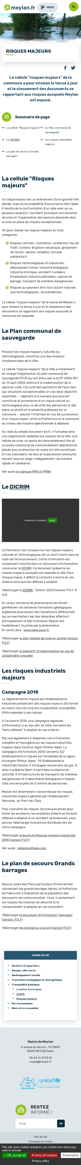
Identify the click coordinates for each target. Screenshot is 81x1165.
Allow (52, 520)
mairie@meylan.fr (40, 1061)
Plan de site (40, 1137)
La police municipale (29, 989)
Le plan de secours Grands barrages (22, 153)
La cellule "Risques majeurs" (23, 127)
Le (13, 139)
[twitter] (73, 68)
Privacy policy (40, 1160)
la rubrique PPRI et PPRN (33, 471)
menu (50, 7)
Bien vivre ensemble (25, 1008)
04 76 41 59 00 (43, 1058)
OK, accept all (16, 1155)
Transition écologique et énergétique (37, 979)
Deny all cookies (45, 1155)
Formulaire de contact (40, 1141)
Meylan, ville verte (24, 970)
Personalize (71, 1155)
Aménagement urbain (26, 975)
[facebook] (65, 68)
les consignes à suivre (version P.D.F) (45, 928)
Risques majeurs (26, 998)
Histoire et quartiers (26, 965)
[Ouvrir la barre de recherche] (73, 6)
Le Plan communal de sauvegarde (58, 130)
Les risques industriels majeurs (58, 141)
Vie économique (22, 1003)
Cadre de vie (40, 955)
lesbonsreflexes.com (32, 848)
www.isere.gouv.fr (36, 630)
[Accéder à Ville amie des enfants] (39, 1083)
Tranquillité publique (26, 984)
